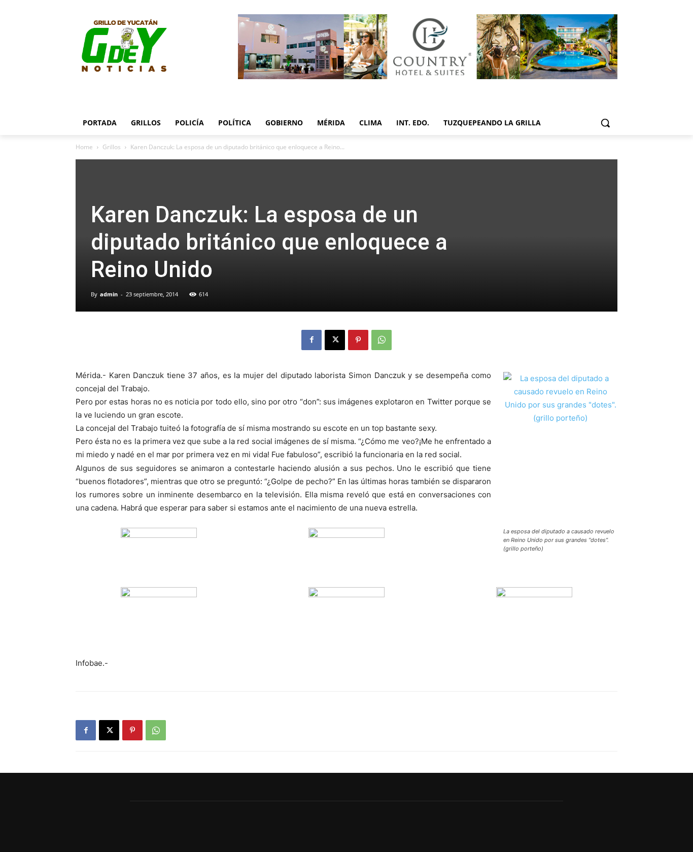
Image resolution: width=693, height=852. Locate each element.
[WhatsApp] (381, 340)
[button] (605, 123)
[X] (335, 340)
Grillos (111, 147)
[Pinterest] (358, 340)
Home (84, 147)
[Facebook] (311, 340)
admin (109, 294)
